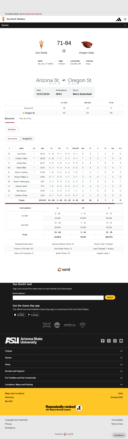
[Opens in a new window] (64, 408)
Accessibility (117, 420)
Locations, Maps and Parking (19, 385)
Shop (7, 364)
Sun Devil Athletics (16, 19)
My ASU (20, 401)
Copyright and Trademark (27, 420)
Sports (8, 358)
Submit (110, 297)
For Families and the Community (20, 378)
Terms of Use (117, 424)
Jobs (120, 393)
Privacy (19, 424)
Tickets (8, 351)
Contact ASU (117, 397)
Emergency (20, 428)
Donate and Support (14, 371)
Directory (20, 397)
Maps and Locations (25, 393)
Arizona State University (33, 14)
